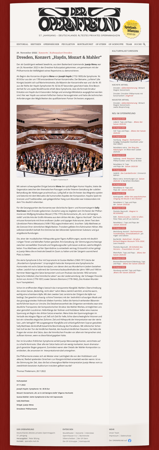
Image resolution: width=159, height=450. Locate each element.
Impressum (114, 436)
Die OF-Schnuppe (70, 441)
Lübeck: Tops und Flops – (128, 123)
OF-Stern (101, 44)
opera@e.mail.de (32, 441)
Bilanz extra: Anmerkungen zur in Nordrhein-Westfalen (128, 180)
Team (129, 44)
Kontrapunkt (85, 44)
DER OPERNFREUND (25, 429)
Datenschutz (126, 436)
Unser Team (114, 433)
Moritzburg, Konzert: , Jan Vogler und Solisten (128, 234)
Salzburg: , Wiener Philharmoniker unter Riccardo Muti (127, 160)
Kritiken (36, 44)
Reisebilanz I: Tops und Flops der (126, 224)
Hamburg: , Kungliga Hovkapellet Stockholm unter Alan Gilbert (128, 142)
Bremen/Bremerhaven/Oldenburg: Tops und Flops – (129, 263)
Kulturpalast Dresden (61, 53)
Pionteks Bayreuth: (125, 212)
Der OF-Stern (82, 438)
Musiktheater (68, 433)
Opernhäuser (51, 44)
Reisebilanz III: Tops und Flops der (124, 189)
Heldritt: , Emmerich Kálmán (129, 174)
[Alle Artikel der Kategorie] (129, 68)
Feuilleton (68, 44)
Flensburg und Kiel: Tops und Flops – (127, 271)
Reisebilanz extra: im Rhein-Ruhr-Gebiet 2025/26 (127, 150)
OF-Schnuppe (116, 44)
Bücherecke (84, 436)
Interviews (89, 433)
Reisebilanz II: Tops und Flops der (125, 203)
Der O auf (118, 440)
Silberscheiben (69, 438)
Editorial (22, 44)
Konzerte (43, 53)
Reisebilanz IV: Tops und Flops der (125, 165)
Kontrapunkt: (129, 198)
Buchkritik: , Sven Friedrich (129, 241)
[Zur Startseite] (79, 19)
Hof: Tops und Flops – (129, 132)
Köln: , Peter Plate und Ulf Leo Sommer (128, 218)
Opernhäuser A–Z (70, 436)
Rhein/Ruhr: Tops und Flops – (129, 254)
